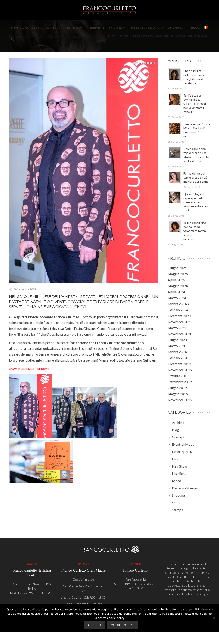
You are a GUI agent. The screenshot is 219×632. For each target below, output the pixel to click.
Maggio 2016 (178, 394)
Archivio (175, 28)
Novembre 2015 (180, 400)
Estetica (74, 28)
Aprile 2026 (176, 280)
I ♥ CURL (115, 28)
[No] (214, 618)
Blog (195, 28)
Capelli (52, 28)
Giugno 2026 (177, 268)
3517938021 (147, 584)
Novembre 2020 (180, 334)
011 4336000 (44, 593)
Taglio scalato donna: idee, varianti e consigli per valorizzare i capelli (194, 104)
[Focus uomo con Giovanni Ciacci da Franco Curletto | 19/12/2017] (83, 170)
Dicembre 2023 (179, 316)
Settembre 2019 (180, 382)
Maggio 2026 (178, 274)
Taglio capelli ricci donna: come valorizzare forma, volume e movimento (194, 231)
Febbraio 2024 (178, 304)
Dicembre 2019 (179, 364)
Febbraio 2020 (178, 352)
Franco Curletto (26, 28)
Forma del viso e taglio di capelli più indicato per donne (196, 177)
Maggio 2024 (178, 286)
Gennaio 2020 (178, 358)
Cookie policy (122, 625)
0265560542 (135, 588)
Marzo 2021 (177, 328)
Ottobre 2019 (178, 376)
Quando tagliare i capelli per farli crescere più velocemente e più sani (195, 202)
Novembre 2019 (180, 370)
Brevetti (97, 28)
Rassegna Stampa (145, 28)
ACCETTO (94, 625)
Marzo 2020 (177, 346)
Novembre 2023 (180, 322)
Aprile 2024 (176, 292)
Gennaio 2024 (178, 310)
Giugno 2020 (177, 340)
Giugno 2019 (177, 388)
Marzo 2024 (177, 298)
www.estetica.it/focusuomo (29, 368)
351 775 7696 (23, 593)
